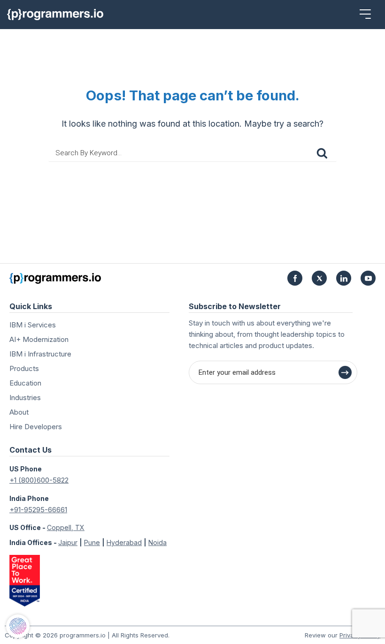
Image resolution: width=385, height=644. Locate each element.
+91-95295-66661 (38, 509)
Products (24, 368)
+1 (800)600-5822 (39, 480)
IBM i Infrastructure (40, 353)
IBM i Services (32, 324)
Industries (25, 397)
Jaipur (67, 542)
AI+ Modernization (39, 339)
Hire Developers (35, 426)
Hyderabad (124, 542)
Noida (157, 542)
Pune (92, 542)
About (19, 412)
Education (25, 383)
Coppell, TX (66, 527)
